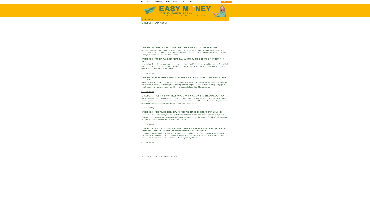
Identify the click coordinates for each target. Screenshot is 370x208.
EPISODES (158, 2)
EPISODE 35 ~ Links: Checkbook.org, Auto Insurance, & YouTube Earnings (179, 47)
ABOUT (148, 2)
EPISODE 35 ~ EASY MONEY (154, 23)
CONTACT (191, 2)
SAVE (175, 2)
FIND (182, 2)
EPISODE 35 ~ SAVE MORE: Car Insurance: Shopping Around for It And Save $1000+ (183, 96)
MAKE (168, 2)
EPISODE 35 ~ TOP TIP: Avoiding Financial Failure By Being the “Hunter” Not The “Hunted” (182, 60)
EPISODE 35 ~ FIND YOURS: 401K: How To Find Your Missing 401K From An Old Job (181, 112)
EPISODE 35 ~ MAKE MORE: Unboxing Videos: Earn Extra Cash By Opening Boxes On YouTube (183, 78)
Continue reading (147, 73)
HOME (141, 2)
